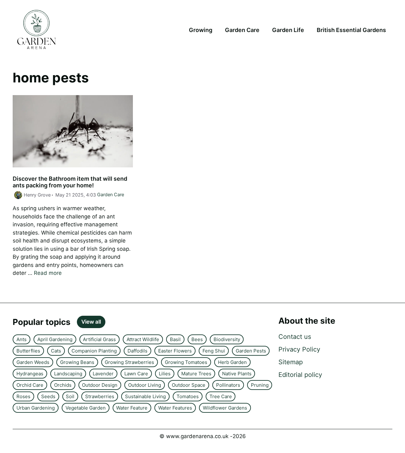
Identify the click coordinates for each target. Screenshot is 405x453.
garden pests (251, 351)
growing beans (77, 362)
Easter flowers (175, 351)
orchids (63, 385)
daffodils (137, 351)
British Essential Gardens (351, 30)
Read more (48, 273)
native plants (237, 374)
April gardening (54, 339)
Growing (200, 30)
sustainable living (145, 396)
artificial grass (99, 339)
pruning (260, 385)
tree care (220, 396)
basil (175, 339)
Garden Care (242, 30)
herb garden (232, 362)
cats (56, 351)
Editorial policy (300, 375)
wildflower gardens (225, 408)
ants (21, 339)
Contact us (294, 336)
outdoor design (99, 385)
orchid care (29, 385)
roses (23, 396)
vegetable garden (85, 408)
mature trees (196, 374)
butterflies (28, 351)
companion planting (94, 351)
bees (197, 339)
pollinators (228, 385)
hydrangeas (29, 374)
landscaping (68, 374)
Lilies (165, 374)
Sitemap (290, 362)
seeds (48, 396)
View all (91, 322)
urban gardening (35, 408)
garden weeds (32, 362)
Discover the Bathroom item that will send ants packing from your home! (70, 182)
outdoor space (188, 385)
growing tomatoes (186, 362)
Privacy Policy (299, 349)
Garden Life (288, 30)
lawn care (136, 374)
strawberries (99, 396)
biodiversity (227, 339)
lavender (103, 374)
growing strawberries (129, 362)
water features (175, 408)
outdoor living (144, 385)
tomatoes (188, 396)
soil (70, 396)
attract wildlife (143, 339)
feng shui (213, 351)
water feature (131, 408)
